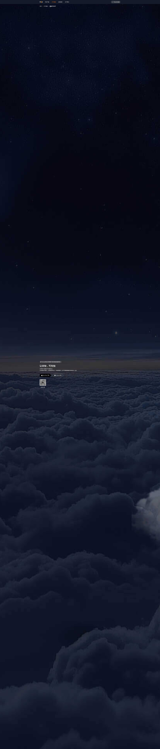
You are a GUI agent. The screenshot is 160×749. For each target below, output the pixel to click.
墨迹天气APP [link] (53, 6)
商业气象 (47, 2)
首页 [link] (41, 6)
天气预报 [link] (46, 6)
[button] (115, 2)
